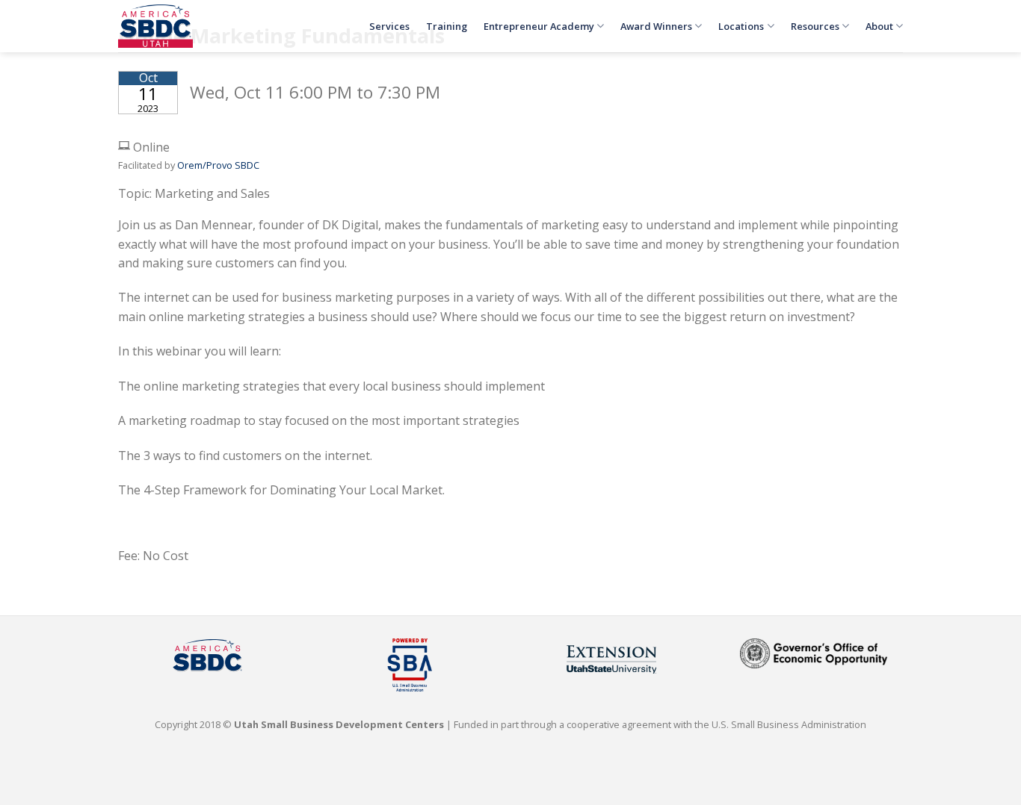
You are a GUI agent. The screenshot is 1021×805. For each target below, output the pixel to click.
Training (446, 26)
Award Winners (656, 26)
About (879, 26)
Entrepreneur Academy (539, 26)
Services (389, 26)
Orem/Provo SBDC (218, 165)
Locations (741, 26)
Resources (815, 26)
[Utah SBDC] (155, 26)
